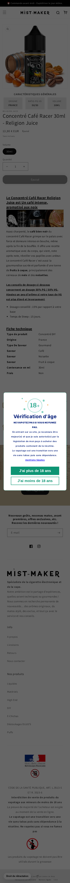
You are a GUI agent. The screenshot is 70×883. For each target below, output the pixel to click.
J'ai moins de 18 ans (35, 481)
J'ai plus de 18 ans (35, 471)
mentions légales (35, 460)
